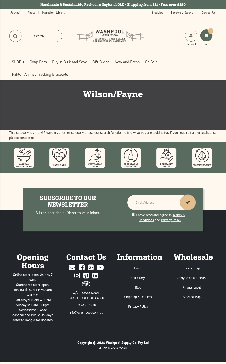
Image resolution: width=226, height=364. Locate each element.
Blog (138, 287)
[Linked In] (95, 275)
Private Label (191, 287)
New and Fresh (127, 62)
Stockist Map (192, 297)
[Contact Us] (72, 267)
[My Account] (191, 40)
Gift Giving (100, 62)
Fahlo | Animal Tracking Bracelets (40, 74)
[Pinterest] (86, 275)
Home (138, 268)
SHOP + (18, 62)
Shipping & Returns (138, 297)
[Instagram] (77, 275)
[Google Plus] (91, 267)
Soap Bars (38, 62)
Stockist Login (192, 268)
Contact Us (209, 12)
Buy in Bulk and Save (69, 62)
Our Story (138, 278)
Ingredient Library (54, 12)
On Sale (151, 62)
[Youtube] (100, 267)
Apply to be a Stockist (192, 278)
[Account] (191, 36)
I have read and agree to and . (160, 217)
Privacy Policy (171, 220)
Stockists (158, 12)
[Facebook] (82, 267)
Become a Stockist (183, 12)
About (32, 12)
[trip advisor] (86, 284)
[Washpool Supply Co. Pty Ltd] (109, 35)
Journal (15, 12)
